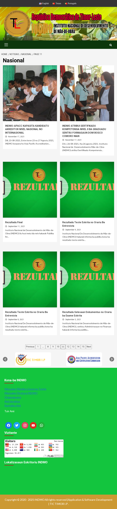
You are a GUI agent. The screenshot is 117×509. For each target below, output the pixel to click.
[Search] (111, 45)
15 (83, 346)
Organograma (12, 397)
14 (78, 346)
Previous (30, 346)
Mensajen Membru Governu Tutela (25, 389)
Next (89, 346)
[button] (5, 359)
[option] (33, 359)
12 (68, 346)
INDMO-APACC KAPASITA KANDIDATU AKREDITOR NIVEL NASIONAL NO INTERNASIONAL (27, 129)
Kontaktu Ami (12, 405)
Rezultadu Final (14, 222)
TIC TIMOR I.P (59, 503)
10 (58, 346)
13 (73, 346)
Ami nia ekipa (12, 401)
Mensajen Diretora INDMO (20, 393)
